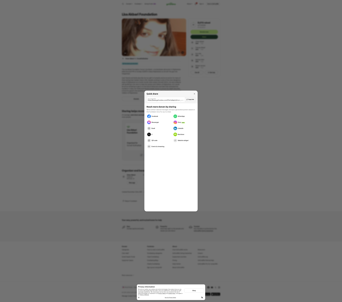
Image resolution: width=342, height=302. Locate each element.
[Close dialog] (194, 94)
